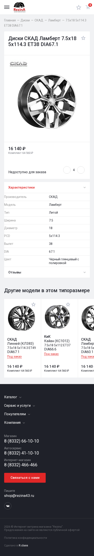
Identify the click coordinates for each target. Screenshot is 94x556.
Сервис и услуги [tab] (17, 405)
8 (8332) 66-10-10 (21, 441)
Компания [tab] (12, 422)
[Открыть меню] (6, 7)
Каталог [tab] (11, 397)
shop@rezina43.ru (19, 495)
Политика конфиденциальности (25, 537)
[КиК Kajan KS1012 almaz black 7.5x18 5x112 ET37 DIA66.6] (57, 317)
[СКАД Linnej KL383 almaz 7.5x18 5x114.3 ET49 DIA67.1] (21, 318)
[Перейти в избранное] (79, 7)
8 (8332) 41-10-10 (21, 453)
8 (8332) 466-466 (20, 464)
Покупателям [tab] (15, 414)
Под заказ (14, 356)
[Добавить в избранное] (82, 42)
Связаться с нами (25, 478)
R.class (23, 545)
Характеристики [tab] (21, 187)
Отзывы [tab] (14, 272)
